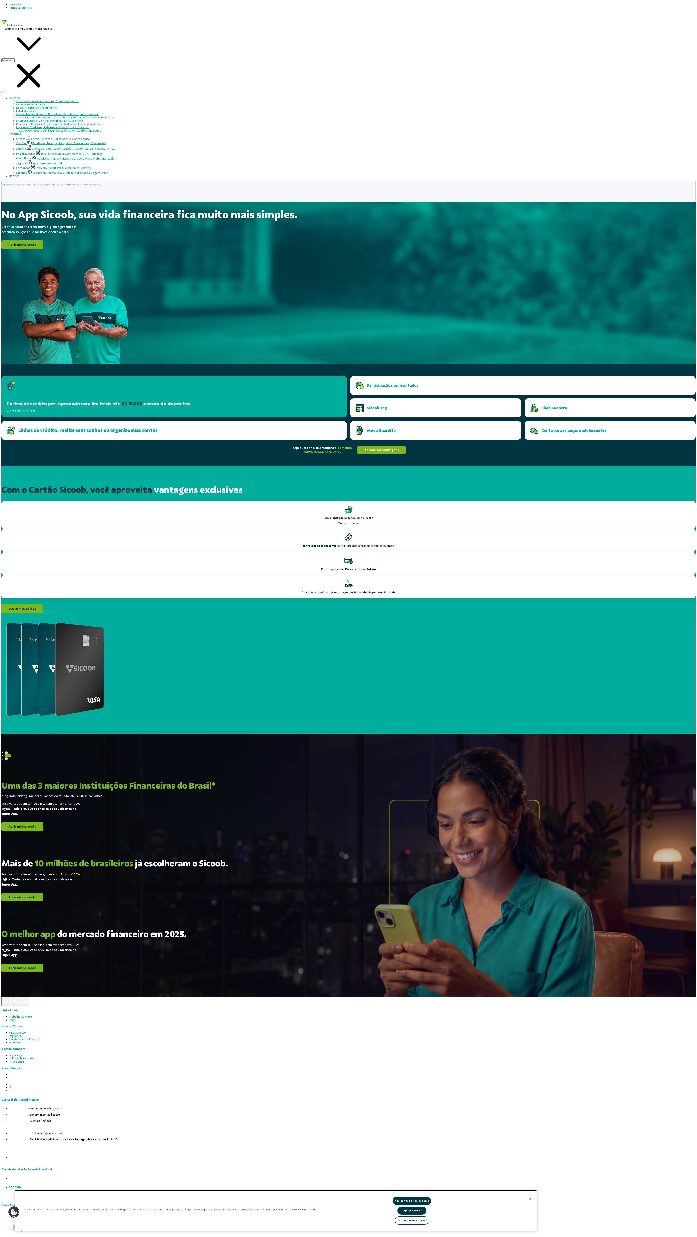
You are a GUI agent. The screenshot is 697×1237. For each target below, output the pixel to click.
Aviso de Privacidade (303, 1209)
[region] (276, 1210)
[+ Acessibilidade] (24, 1001)
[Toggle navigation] (2, 92)
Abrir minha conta (22, 245)
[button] (14, 1212)
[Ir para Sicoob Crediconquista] (11, 25)
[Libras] (5, 1001)
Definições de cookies (412, 1220)
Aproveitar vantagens (381, 450)
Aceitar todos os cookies (412, 1200)
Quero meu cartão (22, 608)
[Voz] (15, 1001)
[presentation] (352, 4)
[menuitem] (15, 4)
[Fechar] (530, 1199)
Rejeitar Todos (412, 1210)
